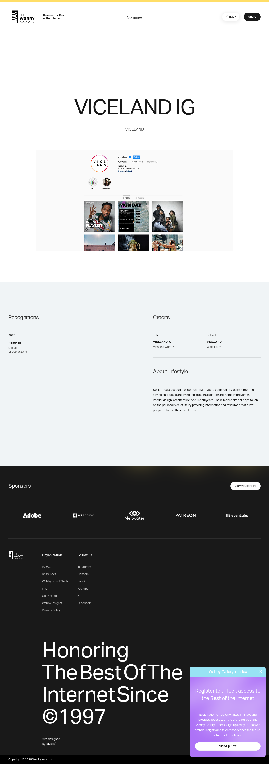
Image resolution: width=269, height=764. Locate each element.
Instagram (84, 566)
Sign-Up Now (227, 746)
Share (252, 16)
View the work (162, 347)
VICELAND (134, 129)
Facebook (84, 603)
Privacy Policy (51, 610)
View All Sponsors (245, 486)
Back (232, 16)
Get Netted (49, 596)
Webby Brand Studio (55, 581)
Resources (49, 574)
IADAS (46, 566)
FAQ (45, 588)
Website (212, 347)
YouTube (82, 588)
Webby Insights (52, 603)
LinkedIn (83, 574)
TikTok (81, 581)
